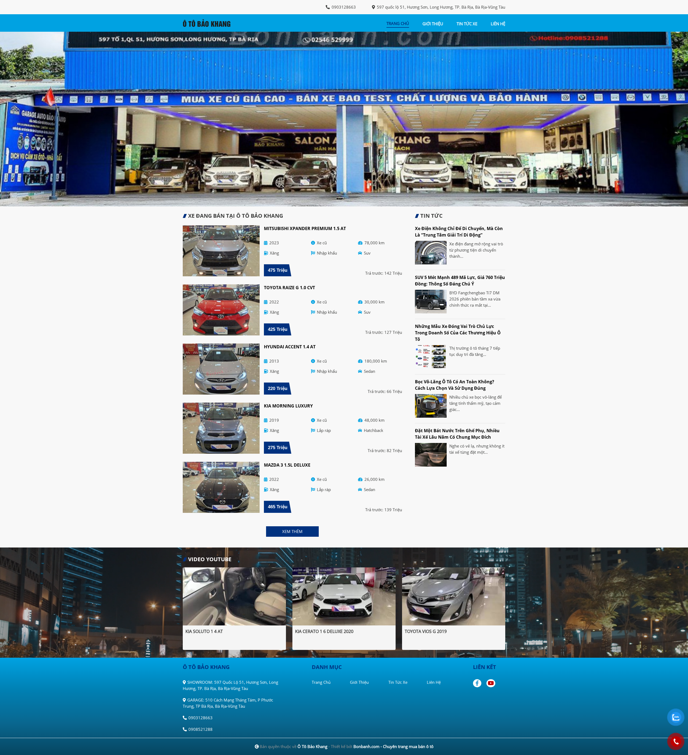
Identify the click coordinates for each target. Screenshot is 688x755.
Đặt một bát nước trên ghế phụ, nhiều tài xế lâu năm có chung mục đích (457, 434)
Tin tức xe (397, 682)
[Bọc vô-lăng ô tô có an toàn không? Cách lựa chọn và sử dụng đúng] (431, 406)
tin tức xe (467, 23)
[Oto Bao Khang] (212, 22)
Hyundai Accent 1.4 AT (290, 347)
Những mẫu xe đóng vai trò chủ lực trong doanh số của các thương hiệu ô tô (458, 332)
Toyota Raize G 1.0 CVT (289, 288)
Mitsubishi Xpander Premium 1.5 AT (305, 228)
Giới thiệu (359, 682)
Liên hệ (434, 682)
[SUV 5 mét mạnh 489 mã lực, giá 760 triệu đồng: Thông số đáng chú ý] (431, 301)
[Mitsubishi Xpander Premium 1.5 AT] (221, 250)
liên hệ (498, 23)
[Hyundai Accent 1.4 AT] (221, 369)
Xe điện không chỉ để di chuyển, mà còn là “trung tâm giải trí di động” (459, 232)
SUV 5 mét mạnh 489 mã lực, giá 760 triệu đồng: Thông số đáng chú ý (460, 280)
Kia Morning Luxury (288, 406)
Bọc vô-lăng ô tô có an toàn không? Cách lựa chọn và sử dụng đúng (454, 385)
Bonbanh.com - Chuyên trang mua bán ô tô (393, 746)
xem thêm (292, 531)
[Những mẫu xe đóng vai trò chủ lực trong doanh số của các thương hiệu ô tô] (431, 357)
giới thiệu (432, 23)
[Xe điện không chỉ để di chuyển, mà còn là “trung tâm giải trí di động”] (431, 252)
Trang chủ (321, 682)
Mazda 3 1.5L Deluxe (287, 465)
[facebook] (479, 683)
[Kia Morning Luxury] (221, 428)
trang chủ (397, 23)
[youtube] (491, 683)
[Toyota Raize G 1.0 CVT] (221, 309)
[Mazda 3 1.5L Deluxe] (221, 487)
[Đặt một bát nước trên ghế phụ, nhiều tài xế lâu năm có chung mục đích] (431, 455)
